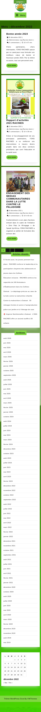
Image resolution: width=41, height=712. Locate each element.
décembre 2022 (9, 486)
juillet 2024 (7, 426)
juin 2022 (7, 513)
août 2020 (7, 596)
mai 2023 (7, 472)
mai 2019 (7, 642)
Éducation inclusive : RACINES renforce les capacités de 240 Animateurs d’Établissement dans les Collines (20, 282)
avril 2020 (7, 615)
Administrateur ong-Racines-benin (21, 40)
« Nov (5, 683)
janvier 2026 (8, 366)
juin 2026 (7, 343)
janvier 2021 (8, 582)
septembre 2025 (9, 375)
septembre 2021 (9, 555)
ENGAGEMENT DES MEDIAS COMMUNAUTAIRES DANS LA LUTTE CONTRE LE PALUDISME (18, 200)
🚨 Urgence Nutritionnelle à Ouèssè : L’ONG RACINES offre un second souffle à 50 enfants (20, 318)
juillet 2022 (7, 509)
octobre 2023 (8, 453)
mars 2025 (7, 403)
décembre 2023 (9, 449)
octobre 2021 (8, 550)
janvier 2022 (8, 536)
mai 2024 (7, 435)
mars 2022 (7, 527)
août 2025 (7, 380)
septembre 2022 (9, 499)
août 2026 (7, 338)
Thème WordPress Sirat (14, 699)
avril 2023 (7, 476)
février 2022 (8, 532)
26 (5, 675)
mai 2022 (7, 518)
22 (15, 671)
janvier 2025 (8, 412)
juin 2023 (7, 467)
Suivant (19, 250)
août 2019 (7, 638)
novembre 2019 (9, 633)
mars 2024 (7, 440)
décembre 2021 (9, 541)
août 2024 (7, 421)
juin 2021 (7, 569)
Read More (13, 66)
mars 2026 (7, 357)
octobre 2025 (8, 370)
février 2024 (8, 444)
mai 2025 (7, 393)
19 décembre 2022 (15, 210)
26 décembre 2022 (15, 37)
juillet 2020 (7, 601)
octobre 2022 (8, 495)
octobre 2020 (8, 592)
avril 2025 (7, 398)
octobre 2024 (8, 416)
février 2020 (8, 624)
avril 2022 (7, 522)
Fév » (10, 683)
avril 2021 (7, 573)
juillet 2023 (7, 463)
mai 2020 (7, 610)
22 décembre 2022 (15, 126)
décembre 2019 (9, 628)
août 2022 (7, 504)
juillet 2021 (7, 564)
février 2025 (8, 407)
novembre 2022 (9, 490)
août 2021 (7, 559)
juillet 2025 (7, 384)
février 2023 (8, 481)
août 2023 (7, 458)
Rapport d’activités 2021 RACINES (17, 121)
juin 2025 (7, 389)
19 (5, 671)
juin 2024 (7, 430)
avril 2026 (7, 352)
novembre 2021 (9, 546)
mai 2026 (7, 347)
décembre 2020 (9, 587)
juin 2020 (7, 605)
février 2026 (8, 361)
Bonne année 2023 (17, 34)
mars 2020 (7, 619)
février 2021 (8, 578)
